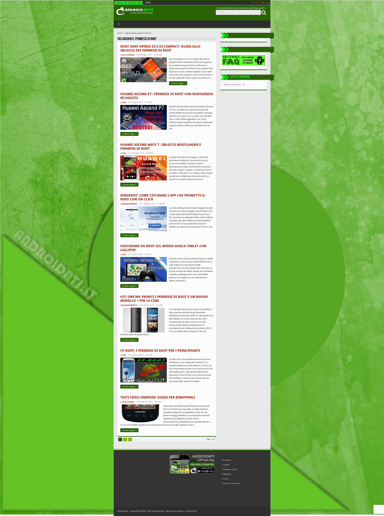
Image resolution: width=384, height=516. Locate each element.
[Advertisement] (139, 481)
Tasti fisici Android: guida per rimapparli (157, 397)
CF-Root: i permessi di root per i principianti (160, 350)
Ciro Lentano (128, 55)
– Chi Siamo (226, 460)
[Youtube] (269, 3)
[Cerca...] (263, 12)
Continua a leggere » (178, 83)
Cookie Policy (191, 511)
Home (119, 33)
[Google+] (257, 3)
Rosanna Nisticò (129, 204)
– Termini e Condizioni (230, 483)
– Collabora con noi (229, 469)
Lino (124, 102)
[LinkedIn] (266, 3)
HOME (148, 2)
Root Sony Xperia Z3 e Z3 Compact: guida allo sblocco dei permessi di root (160, 48)
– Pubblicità (226, 474)
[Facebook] (260, 3)
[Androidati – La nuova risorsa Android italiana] (134, 10)
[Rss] (253, 3)
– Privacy (224, 479)
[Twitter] (263, 3)
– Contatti (225, 465)
